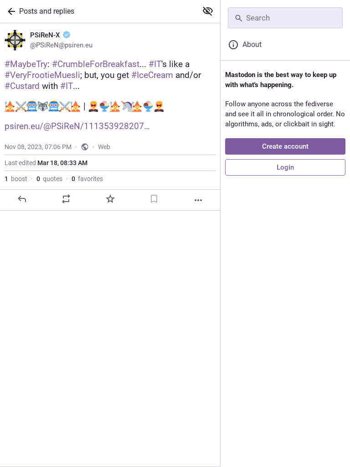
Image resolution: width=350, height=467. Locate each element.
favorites (87, 178)
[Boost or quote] (66, 198)
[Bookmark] (154, 198)
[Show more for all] (208, 11)
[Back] (9, 11)
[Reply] (21, 198)
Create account (285, 146)
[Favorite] (110, 198)
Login (285, 167)
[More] (198, 200)
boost (16, 178)
